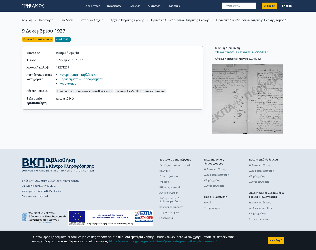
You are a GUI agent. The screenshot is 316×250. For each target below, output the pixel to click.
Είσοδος (269, 5)
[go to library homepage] (58, 164)
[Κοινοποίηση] (201, 39)
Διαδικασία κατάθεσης (216, 174)
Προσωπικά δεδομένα (171, 207)
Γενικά (207, 202)
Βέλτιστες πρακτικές (170, 187)
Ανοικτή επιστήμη (168, 192)
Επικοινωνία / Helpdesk (35, 196)
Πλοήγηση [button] (134, 5)
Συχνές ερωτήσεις (169, 212)
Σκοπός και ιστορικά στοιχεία (175, 165)
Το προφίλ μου (212, 208)
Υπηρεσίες (164, 181)
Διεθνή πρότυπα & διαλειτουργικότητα (170, 200)
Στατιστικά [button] (174, 5)
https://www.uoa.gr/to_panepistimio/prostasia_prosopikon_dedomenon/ (163, 241)
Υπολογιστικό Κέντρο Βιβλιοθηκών (41, 191)
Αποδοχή (276, 240)
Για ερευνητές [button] (92, 5)
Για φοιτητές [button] (114, 5)
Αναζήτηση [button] (154, 5)
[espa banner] (110, 218)
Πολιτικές (164, 170)
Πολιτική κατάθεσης (214, 169)
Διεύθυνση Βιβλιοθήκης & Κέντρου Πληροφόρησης (50, 180)
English (287, 5)
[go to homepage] (33, 5)
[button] (85, 91)
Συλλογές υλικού (168, 176)
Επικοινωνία (166, 218)
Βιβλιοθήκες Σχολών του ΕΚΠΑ (39, 185)
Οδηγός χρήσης (212, 180)
